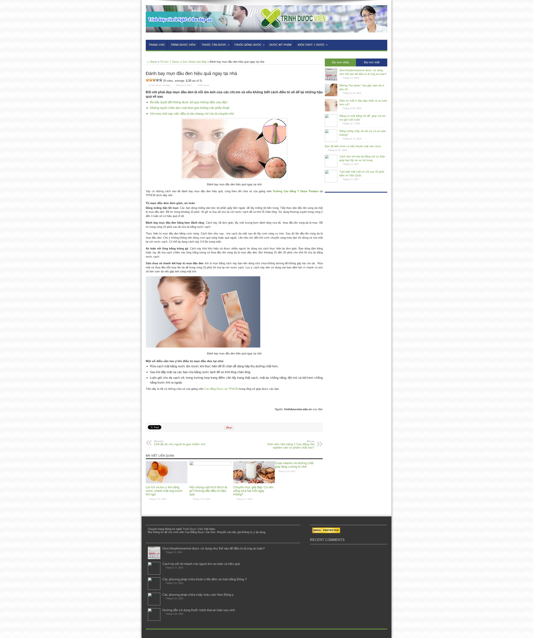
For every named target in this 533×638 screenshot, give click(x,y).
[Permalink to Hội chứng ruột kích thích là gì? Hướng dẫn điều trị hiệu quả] (210, 464)
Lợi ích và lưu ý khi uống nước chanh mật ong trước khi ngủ (164, 490)
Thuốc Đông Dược (248, 44)
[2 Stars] (150, 80)
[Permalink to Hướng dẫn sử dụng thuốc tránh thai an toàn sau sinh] (154, 619)
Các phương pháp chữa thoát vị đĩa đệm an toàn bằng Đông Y (204, 579)
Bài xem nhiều (340, 62)
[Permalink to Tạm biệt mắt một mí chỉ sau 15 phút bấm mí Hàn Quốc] (331, 181)
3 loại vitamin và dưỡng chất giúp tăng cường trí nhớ (294, 464)
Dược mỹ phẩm (280, 44)
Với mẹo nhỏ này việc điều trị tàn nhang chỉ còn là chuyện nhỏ (192, 113)
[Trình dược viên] (266, 29)
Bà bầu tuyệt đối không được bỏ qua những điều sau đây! (189, 102)
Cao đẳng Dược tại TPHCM (221, 388)
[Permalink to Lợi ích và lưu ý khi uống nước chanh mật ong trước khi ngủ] (166, 482)
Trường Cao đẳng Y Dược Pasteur (296, 191)
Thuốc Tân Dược (214, 44)
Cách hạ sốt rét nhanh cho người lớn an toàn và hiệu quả (201, 564)
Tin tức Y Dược (169, 61)
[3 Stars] (154, 80)
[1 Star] (147, 80)
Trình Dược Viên (193, 529)
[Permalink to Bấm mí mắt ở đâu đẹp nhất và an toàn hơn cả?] (331, 110)
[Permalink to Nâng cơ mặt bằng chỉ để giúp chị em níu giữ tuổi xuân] (331, 125)
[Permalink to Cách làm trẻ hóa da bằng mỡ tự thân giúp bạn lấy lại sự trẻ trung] (331, 166)
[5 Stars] (160, 80)
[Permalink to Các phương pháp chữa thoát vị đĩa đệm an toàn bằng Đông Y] (154, 589)
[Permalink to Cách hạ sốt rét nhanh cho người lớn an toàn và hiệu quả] (154, 573)
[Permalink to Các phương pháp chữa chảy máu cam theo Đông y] (154, 604)
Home (153, 61)
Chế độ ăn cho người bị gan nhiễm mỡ (179, 443)
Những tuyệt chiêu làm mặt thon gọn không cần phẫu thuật (189, 108)
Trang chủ (156, 44)
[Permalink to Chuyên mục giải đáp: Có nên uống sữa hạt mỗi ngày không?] (254, 482)
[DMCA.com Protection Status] (326, 532)
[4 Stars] (157, 80)
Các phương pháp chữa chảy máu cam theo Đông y (198, 594)
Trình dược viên (183, 44)
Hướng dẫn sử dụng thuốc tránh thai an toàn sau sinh (198, 610)
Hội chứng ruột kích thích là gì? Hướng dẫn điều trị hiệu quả (208, 490)
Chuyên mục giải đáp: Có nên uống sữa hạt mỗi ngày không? (253, 490)
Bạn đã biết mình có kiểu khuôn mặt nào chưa (353, 146)
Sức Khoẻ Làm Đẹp (195, 61)
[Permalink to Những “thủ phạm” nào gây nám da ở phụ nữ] (331, 95)
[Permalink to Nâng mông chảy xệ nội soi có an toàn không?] (331, 140)
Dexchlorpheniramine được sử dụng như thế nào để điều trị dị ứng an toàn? (213, 548)
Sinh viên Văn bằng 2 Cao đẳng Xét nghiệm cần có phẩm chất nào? (290, 444)
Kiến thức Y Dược (311, 44)
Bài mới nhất (372, 62)
